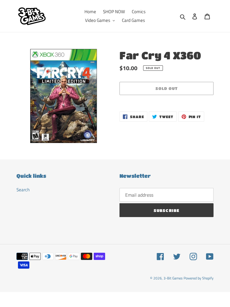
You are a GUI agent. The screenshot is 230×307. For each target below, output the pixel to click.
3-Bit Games (173, 278)
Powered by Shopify (199, 278)
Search (23, 189)
